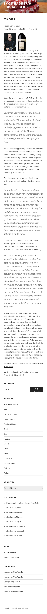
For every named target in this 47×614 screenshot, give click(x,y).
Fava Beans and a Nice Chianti (20, 29)
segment (20, 98)
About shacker (10, 552)
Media (6, 444)
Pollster (7, 473)
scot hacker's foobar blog (17, 5)
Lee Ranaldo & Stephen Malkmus (24, 372)
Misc (6, 449)
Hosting (7, 439)
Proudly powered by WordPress (16, 608)
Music (6, 453)
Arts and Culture (11, 405)
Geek (6, 429)
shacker (9, 508)
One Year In (18, 572)
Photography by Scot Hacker (18, 503)
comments (8, 322)
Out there (8, 458)
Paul (5, 587)
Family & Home (10, 424)
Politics (7, 468)
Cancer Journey (10, 414)
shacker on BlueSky (14, 512)
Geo (5, 434)
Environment (9, 419)
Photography (9, 463)
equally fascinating (30, 178)
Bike (5, 409)
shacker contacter (11, 557)
